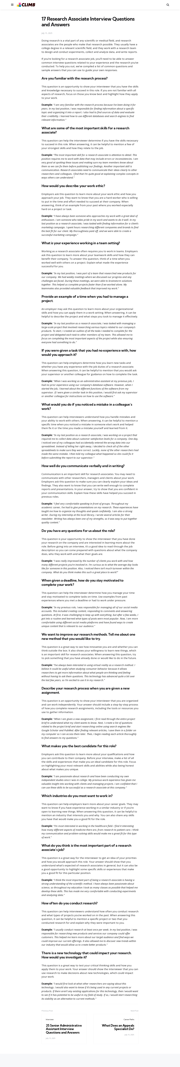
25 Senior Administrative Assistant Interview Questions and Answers (64, 1028)
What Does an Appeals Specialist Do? (118, 1027)
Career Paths (129, 1019)
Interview (49, 1019)
